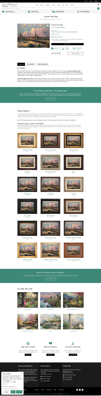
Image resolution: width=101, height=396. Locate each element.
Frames (59, 5)
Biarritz (50, 331)
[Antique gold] (27, 140)
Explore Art (42, 5)
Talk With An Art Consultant (79, 48)
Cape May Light (73, 331)
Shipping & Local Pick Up (57, 48)
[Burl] (73, 162)
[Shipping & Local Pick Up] (52, 48)
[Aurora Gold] (73, 140)
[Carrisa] (73, 184)
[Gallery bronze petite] (73, 228)
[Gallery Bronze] (50, 228)
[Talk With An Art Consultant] (74, 48)
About (67, 5)
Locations (36, 390)
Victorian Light (50, 309)
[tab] (21, 64)
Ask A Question (30, 64)
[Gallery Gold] (27, 250)
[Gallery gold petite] (50, 250)
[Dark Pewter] (50, 206)
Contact (72, 5)
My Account (61, 390)
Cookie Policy (49, 393)
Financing (49, 390)
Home (37, 5)
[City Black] (27, 206)
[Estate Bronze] (27, 228)
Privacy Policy (43, 393)
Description (21, 64)
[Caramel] (50, 184)
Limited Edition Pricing (57, 36)
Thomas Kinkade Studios (46, 19)
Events (42, 390)
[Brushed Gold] (50, 162)
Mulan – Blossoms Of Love (73, 309)
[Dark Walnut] (73, 206)
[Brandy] (27, 162)
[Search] (98, 9)
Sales (63, 5)
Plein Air (64, 32)
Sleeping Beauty (27, 309)
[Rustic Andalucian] (73, 250)
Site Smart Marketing (66, 393)
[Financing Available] (63, 48)
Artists (54, 5)
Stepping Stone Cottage (27, 331)
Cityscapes (53, 19)
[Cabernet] (27, 184)
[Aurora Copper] (50, 140)
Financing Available (67, 48)
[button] (48, 26)
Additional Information (43, 64)
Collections (48, 5)
